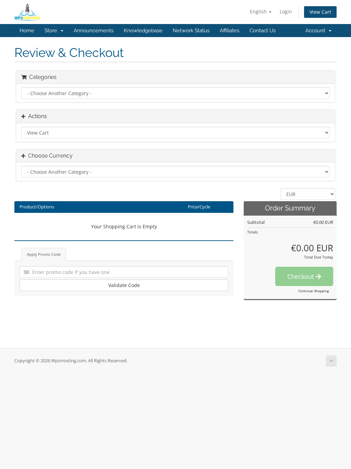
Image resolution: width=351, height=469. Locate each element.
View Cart (320, 12)
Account (316, 30)
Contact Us (263, 30)
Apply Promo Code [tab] (44, 254)
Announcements (93, 30)
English (259, 11)
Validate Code (124, 285)
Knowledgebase (143, 30)
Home (27, 30)
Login (286, 11)
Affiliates (229, 30)
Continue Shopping (313, 290)
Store (52, 30)
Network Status (191, 30)
